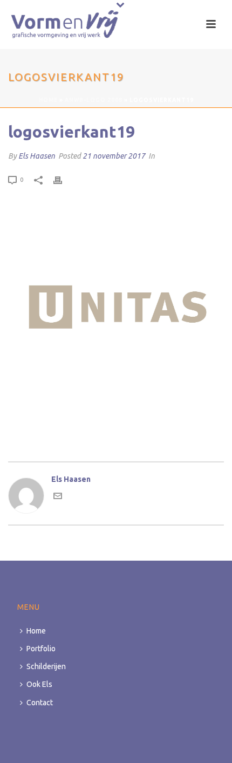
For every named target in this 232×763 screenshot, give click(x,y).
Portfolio (41, 648)
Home (48, 100)
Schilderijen (46, 666)
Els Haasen (36, 156)
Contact (39, 702)
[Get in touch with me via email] (57, 497)
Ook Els (39, 684)
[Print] (63, 179)
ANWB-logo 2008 (93, 100)
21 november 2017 (114, 156)
